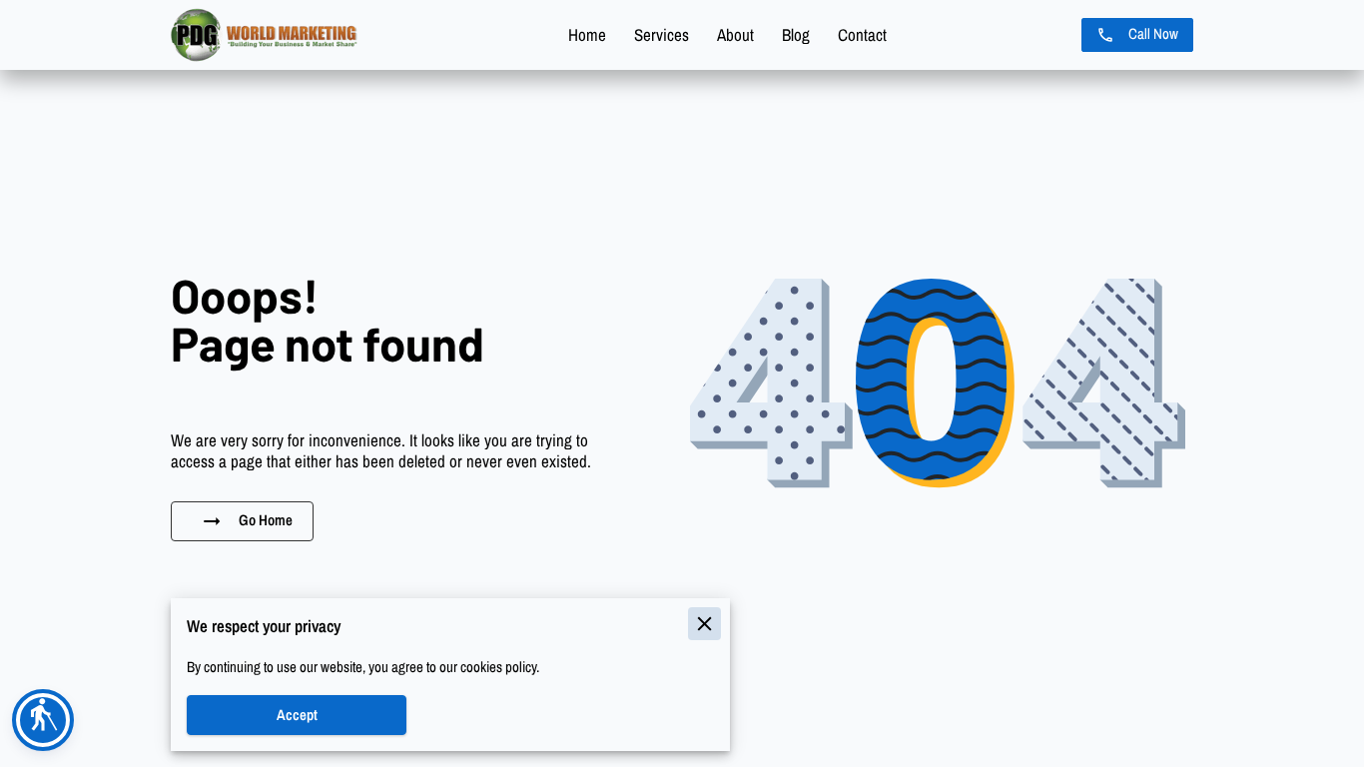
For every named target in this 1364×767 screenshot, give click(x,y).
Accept (297, 715)
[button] (43, 720)
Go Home (266, 520)
